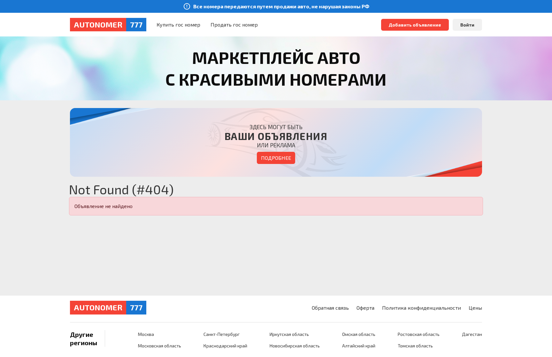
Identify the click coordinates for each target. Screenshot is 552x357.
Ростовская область (419, 334)
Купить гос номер (178, 24)
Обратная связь (330, 308)
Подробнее (276, 158)
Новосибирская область (295, 345)
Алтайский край (358, 345)
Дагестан (472, 334)
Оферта (365, 308)
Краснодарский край (225, 345)
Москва (146, 334)
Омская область (358, 334)
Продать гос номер (234, 24)
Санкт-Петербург (221, 334)
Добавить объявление (415, 24)
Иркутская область (289, 334)
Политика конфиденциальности (421, 308)
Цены (475, 308)
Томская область (415, 345)
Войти (467, 24)
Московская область (159, 345)
